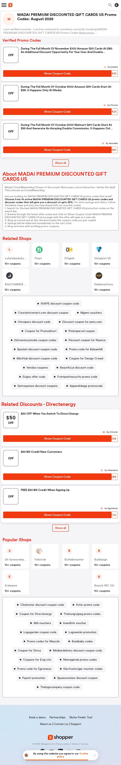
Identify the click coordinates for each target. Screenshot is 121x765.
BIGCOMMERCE (16, 284)
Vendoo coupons (37, 367)
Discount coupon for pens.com (82, 321)
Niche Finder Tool (80, 717)
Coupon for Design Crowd (86, 358)
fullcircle (40, 559)
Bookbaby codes (82, 641)
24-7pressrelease (16, 559)
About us (46, 724)
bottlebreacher (74, 559)
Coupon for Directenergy (35, 614)
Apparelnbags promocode (86, 385)
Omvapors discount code (34, 321)
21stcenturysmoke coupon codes (35, 340)
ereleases (11, 585)
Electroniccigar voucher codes (83, 668)
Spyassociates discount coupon (77, 678)
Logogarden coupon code (39, 632)
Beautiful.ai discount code (76, 367)
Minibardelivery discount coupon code (77, 650)
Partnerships (57, 717)
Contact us (61, 724)
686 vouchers (42, 623)
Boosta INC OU (104, 585)
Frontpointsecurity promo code (77, 376)
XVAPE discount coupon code (60, 303)
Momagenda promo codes (80, 659)
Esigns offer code (34, 376)
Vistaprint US (102, 258)
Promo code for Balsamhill (86, 349)
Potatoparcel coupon (81, 331)
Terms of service (79, 744)
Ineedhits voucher (74, 623)
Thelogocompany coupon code (60, 687)
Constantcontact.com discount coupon (43, 312)
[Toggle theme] (117, 5)
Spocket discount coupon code (37, 349)
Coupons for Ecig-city (37, 659)
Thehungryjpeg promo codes (82, 614)
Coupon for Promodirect (40, 331)
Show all (60, 162)
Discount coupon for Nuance (87, 340)
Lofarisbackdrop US (17, 258)
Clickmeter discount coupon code (42, 604)
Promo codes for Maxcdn (43, 641)
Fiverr (38, 258)
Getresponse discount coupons (37, 385)
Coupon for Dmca (29, 650)
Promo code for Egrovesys (34, 668)
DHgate (69, 258)
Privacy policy (63, 744)
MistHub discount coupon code (37, 358)
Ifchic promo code (87, 604)
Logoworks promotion (82, 632)
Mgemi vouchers (91, 312)
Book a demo (37, 717)
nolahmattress (103, 284)
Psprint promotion (33, 678)
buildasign (100, 559)
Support (76, 724)
